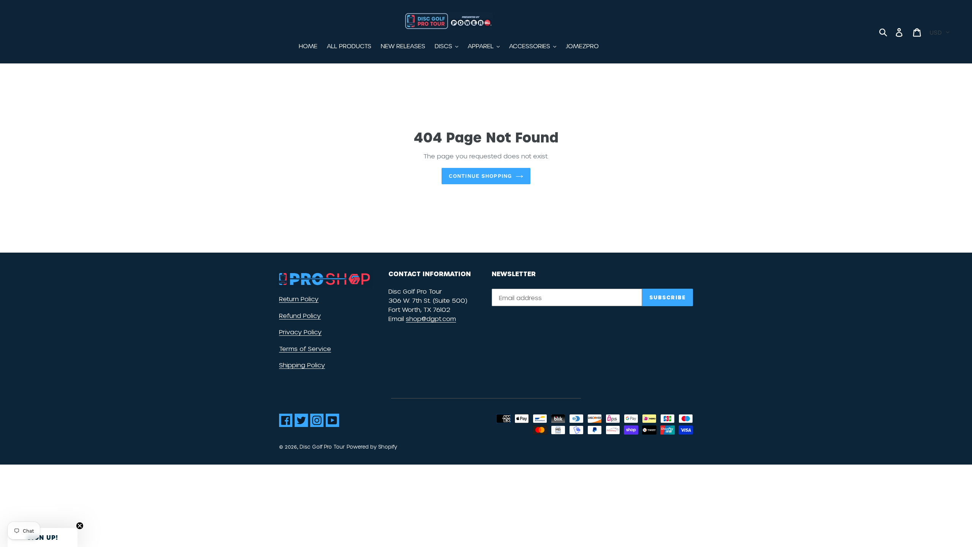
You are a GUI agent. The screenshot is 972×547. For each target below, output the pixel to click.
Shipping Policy (302, 364)
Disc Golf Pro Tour (322, 446)
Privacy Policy (300, 331)
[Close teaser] (80, 526)
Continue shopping (480, 176)
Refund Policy (300, 315)
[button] (42, 537)
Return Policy (299, 298)
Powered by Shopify (372, 446)
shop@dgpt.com (431, 318)
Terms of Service (305, 348)
